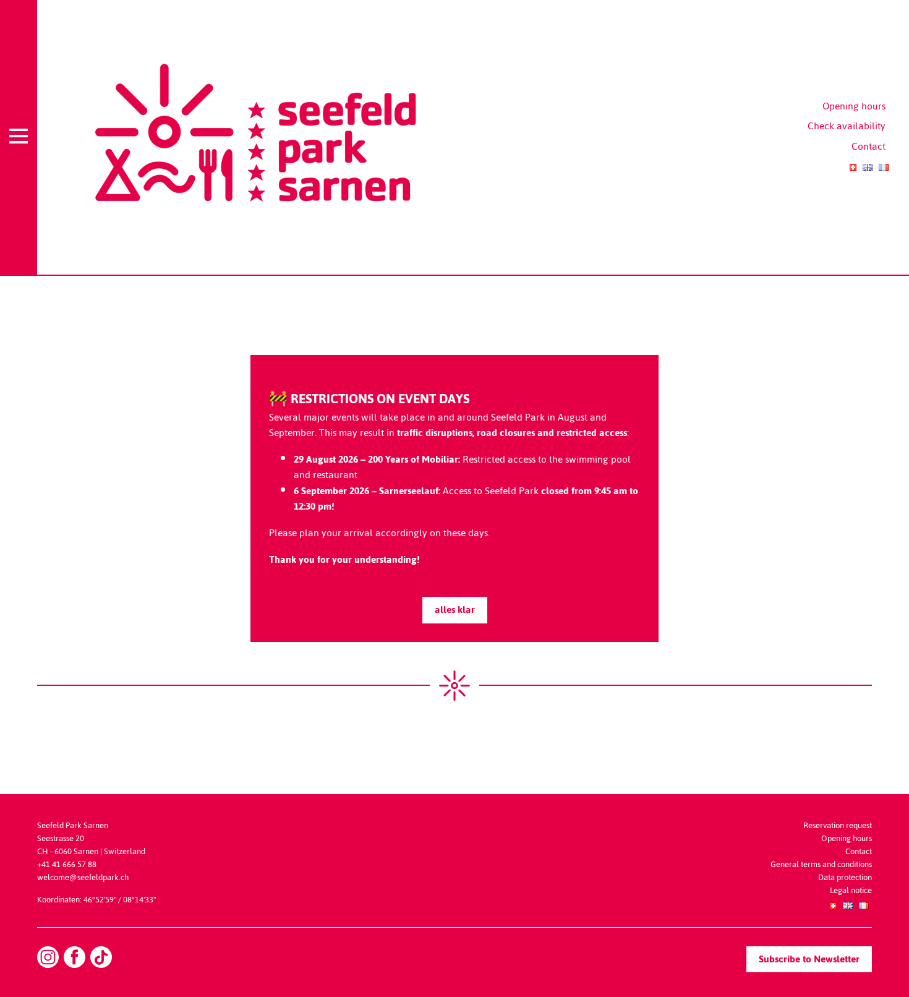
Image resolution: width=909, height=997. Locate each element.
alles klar (455, 609)
